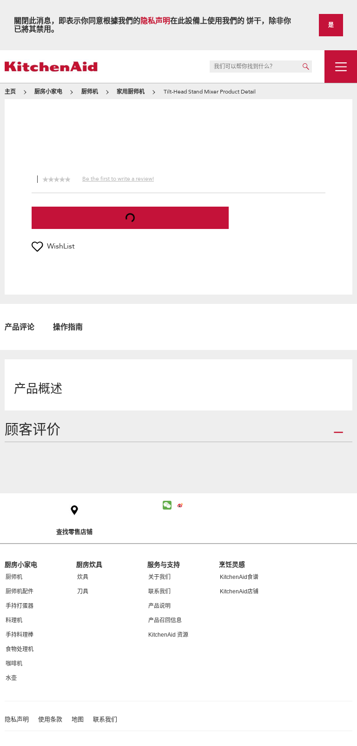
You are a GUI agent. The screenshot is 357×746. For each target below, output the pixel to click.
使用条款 (50, 719)
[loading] (130, 218)
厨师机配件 (19, 591)
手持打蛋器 (19, 606)
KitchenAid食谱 (239, 577)
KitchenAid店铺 (239, 591)
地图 (78, 719)
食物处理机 (19, 649)
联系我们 (159, 591)
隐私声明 (155, 21)
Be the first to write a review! (118, 178)
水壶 (11, 678)
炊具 (82, 577)
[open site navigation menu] (340, 66)
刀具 (82, 591)
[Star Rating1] (45, 178)
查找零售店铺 (74, 532)
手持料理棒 (19, 635)
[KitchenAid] (51, 66)
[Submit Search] (306, 66)
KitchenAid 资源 (168, 635)
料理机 (14, 620)
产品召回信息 (165, 620)
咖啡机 (14, 663)
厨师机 (14, 577)
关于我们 (159, 577)
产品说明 (159, 606)
